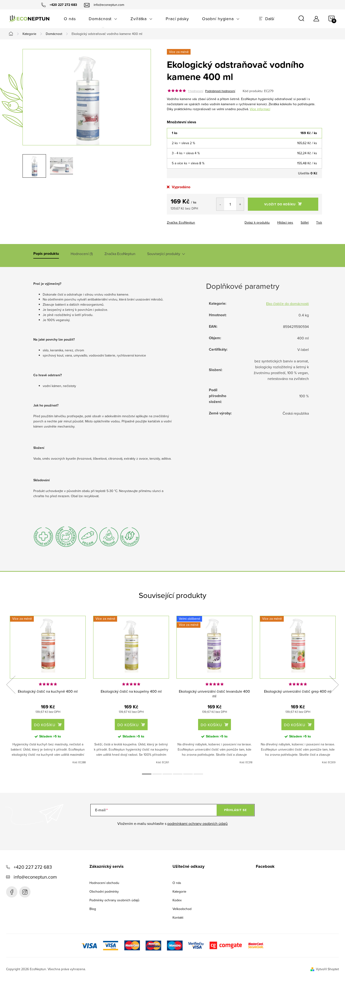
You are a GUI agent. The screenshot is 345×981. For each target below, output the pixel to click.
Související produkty (163, 253)
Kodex (177, 900)
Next (334, 684)
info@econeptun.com (35, 876)
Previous (10, 684)
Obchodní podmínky (104, 891)
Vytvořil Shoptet (327, 969)
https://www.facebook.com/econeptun (11, 892)
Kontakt (177, 917)
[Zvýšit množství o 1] (240, 204)
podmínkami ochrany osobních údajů (197, 823)
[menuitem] (69, 18)
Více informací (260, 109)
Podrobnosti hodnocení (220, 91)
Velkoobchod (182, 909)
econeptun (25, 892)
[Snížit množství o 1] (220, 204)
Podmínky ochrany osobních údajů (114, 900)
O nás (176, 883)
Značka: (181, 222)
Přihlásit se (235, 810)
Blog (92, 909)
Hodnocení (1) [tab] (82, 253)
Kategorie (179, 891)
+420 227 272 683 (33, 867)
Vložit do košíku (279, 204)
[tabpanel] (47, 690)
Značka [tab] (119, 253)
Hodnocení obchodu (104, 883)
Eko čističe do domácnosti (287, 303)
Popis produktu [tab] (46, 253)
